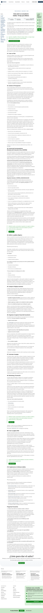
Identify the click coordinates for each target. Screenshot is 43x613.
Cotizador (27, 1)
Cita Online (2, 587)
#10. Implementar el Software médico (3, 39)
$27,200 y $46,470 (21, 31)
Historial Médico (3, 590)
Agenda (2, 589)
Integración (3, 595)
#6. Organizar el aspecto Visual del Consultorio (3, 30)
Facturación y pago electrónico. (13, 499)
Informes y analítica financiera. (13, 503)
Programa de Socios (16, 592)
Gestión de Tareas (4, 598)
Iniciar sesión (34, 1)
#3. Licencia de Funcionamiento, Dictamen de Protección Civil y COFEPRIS (3, 21)
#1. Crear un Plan (2, 16)
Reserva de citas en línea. (12, 485)
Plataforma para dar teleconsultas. (14, 496)
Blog (13, 587)
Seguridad (2, 597)
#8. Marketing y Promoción (3, 34)
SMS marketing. (10, 403)
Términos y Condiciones (16, 595)
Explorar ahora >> (12, 463)
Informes (2, 592)
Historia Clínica (3, 593)
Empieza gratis (39, 29)
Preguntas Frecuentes (2, 41)
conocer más (14, 428)
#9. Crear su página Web (2, 36)
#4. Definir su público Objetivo (3, 25)
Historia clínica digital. (12, 493)
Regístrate (21, 610)
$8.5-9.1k (8, 29)
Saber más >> (11, 231)
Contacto (14, 593)
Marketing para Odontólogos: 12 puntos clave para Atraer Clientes (35, 574)
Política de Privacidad (16, 597)
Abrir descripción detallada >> (14, 40)
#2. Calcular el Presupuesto (3, 18)
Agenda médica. (11, 490)
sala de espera (11, 322)
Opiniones (14, 590)
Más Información (28, 610)
